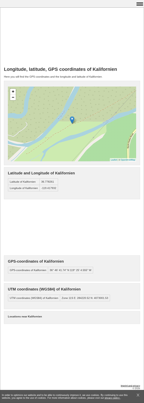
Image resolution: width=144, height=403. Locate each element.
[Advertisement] (72, 37)
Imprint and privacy (130, 385)
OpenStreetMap (128, 159)
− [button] (13, 97)
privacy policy (112, 397)
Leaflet (114, 159)
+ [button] (13, 91)
